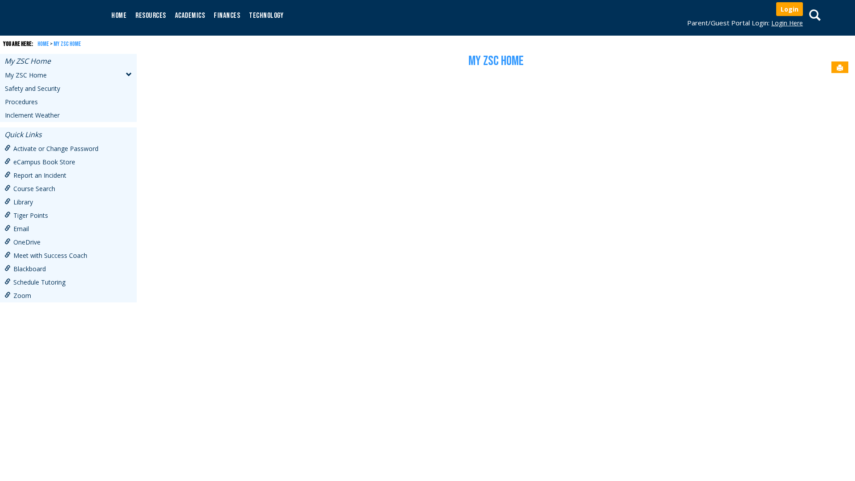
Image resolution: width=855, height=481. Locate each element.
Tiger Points (30, 215)
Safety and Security (32, 88)
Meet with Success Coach (50, 255)
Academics (190, 15)
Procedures (21, 102)
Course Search (34, 188)
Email (21, 228)
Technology (266, 15)
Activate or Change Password (55, 148)
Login (789, 9)
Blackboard (29, 269)
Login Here (787, 23)
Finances (227, 15)
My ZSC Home (67, 44)
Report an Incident (39, 175)
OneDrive (27, 242)
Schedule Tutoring (39, 282)
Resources (150, 15)
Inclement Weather (32, 115)
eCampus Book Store (44, 162)
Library (23, 202)
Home (118, 15)
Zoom (22, 295)
